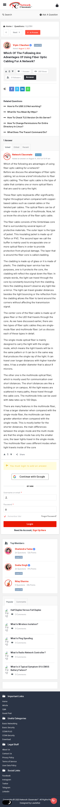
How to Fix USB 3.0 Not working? (24, 106)
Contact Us (7, 754)
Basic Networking (9, 724)
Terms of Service (9, 761)
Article (5, 705)
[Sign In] (57, 5)
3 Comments (20, 614)
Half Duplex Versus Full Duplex (26, 610)
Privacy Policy (8, 758)
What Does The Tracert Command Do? (27, 132)
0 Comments (20, 628)
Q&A (4, 709)
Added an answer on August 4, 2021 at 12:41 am (31, 158)
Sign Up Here (39, 530)
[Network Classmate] (21, 5)
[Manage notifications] (52, 800)
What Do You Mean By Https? (22, 112)
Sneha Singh (21, 565)
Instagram (6, 780)
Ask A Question (50, 14)
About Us (6, 750)
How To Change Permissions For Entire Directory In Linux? (26, 125)
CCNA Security (8, 735)
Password (9, 504)
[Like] (6, 71)
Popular (9, 602)
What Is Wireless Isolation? (24, 624)
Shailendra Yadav (24, 549)
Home (4, 701)
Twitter (5, 784)
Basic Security (8, 727)
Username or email (13, 492)
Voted (7, 147)
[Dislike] (13, 71)
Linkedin (5, 792)
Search (8, 14)
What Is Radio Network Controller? (28, 652)
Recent (26, 147)
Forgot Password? (48, 516)
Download (6, 739)
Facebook (6, 776)
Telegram (6, 788)
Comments (21, 602)
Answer (30, 77)
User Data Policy (9, 765)
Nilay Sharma (21, 581)
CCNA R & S (7, 731)
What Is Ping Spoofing (22, 638)
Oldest (16, 147)
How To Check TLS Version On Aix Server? (29, 117)
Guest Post (7, 713)
